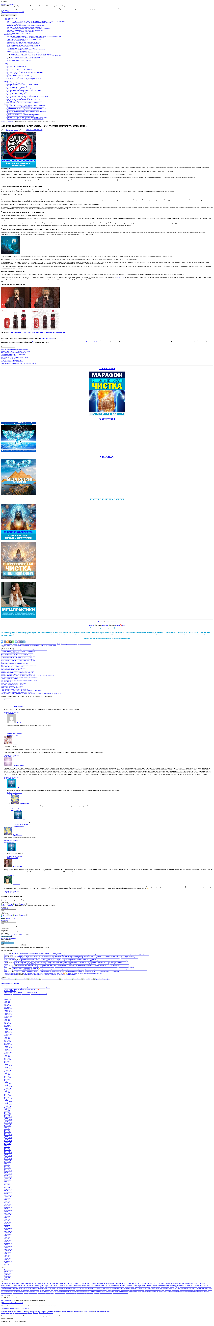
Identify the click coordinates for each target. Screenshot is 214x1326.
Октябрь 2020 (8, 1105)
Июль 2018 (7, 1145)
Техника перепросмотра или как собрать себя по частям (23, 80)
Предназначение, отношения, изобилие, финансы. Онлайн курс (25, 27)
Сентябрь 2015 (8, 1196)
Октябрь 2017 (8, 1159)
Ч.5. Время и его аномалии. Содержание (18, 92)
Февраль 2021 (8, 1099)
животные (56, 1290)
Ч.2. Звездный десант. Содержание (17, 87)
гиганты (25, 1293)
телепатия (56, 1293)
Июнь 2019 (7, 1129)
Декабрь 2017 (8, 1156)
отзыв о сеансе (122, 1283)
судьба (165, 1291)
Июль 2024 (7, 1037)
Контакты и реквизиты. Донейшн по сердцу (20, 33)
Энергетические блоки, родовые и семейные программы (23, 114)
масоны (91, 1291)
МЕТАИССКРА (181, 1285)
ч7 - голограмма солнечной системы (163, 1288)
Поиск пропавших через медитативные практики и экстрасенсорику (27, 117)
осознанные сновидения (126, 1290)
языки (198, 1288)
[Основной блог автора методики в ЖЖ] (12, 12)
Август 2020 (7, 1108)
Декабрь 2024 (8, 1029)
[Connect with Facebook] (4, 904)
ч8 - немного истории (161, 1285)
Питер (89, 1290)
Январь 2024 (7, 1046)
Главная (3, 1313)
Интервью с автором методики (16, 113)
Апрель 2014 (7, 1222)
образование (16, 1291)
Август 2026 (7, 999)
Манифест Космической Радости (16, 66)
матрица (32, 1285)
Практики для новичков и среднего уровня (68, 1293)
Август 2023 (7, 1053)
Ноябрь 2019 (7, 1121)
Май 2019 (7, 1130)
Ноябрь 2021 (7, 1085)
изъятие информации (70, 1291)
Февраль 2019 (8, 1135)
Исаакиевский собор (124, 1293)
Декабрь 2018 (8, 1138)
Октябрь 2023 (8, 1050)
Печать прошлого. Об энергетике (12, 349)
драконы (90, 1288)
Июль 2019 (7, 1127)
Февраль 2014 (8, 1225)
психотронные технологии (32, 644)
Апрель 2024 (7, 1041)
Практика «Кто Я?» (12, 73)
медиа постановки (25, 1290)
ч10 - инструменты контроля (69, 644)
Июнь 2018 (7, 1147)
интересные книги (43, 1288)
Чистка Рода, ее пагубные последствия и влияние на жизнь (24, 78)
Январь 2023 (7, 1064)
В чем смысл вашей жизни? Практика (18, 75)
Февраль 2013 (8, 1243)
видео (142, 1283)
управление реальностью (185, 1290)
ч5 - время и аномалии (150, 1290)
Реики (11, 1293)
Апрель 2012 (7, 1258)
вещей (26, 349)
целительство (155, 1291)
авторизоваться (30, 900)
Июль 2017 (7, 1163)
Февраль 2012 (8, 1261)
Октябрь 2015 (8, 1195)
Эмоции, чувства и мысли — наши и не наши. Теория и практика (37, 953)
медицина (9, 1287)
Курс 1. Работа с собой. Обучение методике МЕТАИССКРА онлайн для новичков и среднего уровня (36, 21)
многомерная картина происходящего (117, 1287)
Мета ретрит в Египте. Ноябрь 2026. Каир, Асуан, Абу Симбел (71, 964)
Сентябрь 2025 (8, 1016)
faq (174, 1287)
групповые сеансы (103, 1293)
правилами (12, 932)
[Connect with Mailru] (28, 904)
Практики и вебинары (10, 18)
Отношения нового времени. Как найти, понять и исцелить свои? (26, 25)
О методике (7, 104)
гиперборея (87, 1293)
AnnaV (15, 744)
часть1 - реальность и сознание (65, 1287)
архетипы (18, 1293)
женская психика (192, 1287)
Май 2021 (7, 1094)
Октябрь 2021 (8, 1087)
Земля (123, 1285)
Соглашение (5, 930)
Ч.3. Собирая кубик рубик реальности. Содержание (22, 89)
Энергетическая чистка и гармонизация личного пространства (19, 363)
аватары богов (172, 1285)
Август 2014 (7, 1216)
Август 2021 (7, 1090)
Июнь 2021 (7, 1093)
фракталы (205, 1290)
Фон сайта (16, 1321)
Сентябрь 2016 (8, 1178)
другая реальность (149, 1291)
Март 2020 (7, 1115)
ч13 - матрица (168, 1290)
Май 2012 (7, 1256)
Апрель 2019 (7, 1132)
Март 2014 (7, 1223)
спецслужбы (26, 1288)
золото (39, 1293)
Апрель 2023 (7, 1059)
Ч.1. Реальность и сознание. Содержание (19, 86)
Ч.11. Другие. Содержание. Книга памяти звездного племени (24, 101)
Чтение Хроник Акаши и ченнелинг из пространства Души (24, 39)
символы (127, 1291)
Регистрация (4, 908)
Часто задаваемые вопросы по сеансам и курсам (21, 48)
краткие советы (39, 1291)
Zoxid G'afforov (8, 965)
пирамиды (104, 1290)
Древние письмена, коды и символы (58, 959)
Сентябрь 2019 (8, 1124)
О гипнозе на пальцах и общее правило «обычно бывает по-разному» (27, 111)
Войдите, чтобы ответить (11, 712)
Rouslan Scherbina (18, 706)
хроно (168, 1291)
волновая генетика (177, 1291)
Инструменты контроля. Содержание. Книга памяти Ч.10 (23, 99)
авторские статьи (116, 1285)
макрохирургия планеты (186, 1288)
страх (71, 1288)
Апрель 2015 (7, 1204)
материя (59, 1293)
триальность (3, 1293)
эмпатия (143, 1291)
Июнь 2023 (7, 1056)
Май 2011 (6, 1264)
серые (33, 1288)
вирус (99, 1293)
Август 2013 (7, 1234)
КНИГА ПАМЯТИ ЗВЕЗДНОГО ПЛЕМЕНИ (80, 1283)
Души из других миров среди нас (63, 973)
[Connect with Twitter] (16, 904)
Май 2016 (7, 1184)
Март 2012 (7, 1259)
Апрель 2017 (7, 1168)
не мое (194, 1288)
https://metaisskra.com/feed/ (11, 983)
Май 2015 (7, 1202)
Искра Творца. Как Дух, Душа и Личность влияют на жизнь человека (27, 83)
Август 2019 (7, 1126)
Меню (2, 15)
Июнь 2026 (7, 1002)
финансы (98, 1288)
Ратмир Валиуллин (9, 958)
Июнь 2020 (7, 1111)
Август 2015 (7, 1198)
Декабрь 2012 (8, 1246)
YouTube (117, 625)
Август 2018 (7, 1144)
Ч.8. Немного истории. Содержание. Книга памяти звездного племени (27, 96)
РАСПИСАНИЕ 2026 (10, 991)
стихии (21, 1293)
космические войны (101, 1287)
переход (20, 1285)
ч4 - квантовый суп (116, 1290)
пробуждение (169, 1287)
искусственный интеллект (32, 1293)
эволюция (26, 1285)
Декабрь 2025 (8, 1011)
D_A (17, 787)
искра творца (52, 1288)
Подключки (13, 644)
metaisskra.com (5, 1295)
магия (203, 1283)
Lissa (5, 962)
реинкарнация (5, 1285)
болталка (73, 1290)
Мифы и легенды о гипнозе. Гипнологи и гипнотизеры (23, 110)
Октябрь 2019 (8, 1123)
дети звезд (100, 1283)
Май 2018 (7, 1148)
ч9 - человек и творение (37, 1283)
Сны (30, 1288)
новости (58, 1288)
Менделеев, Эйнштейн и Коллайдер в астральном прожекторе (69, 965)
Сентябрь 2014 (8, 1214)
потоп (84, 1291)
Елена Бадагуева (8, 955)
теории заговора (207, 1287)
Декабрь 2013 (8, 1228)
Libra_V (18, 722)
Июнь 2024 (7, 1038)
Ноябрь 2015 (7, 1193)
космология (61, 1290)
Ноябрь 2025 (7, 1013)
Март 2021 (7, 1097)
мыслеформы (79, 1290)
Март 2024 (7, 1043)
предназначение (91, 1285)
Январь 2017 (7, 1172)
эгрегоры (3, 1287)
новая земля (122, 1291)
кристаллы (99, 1285)
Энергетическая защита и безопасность (12, 361)
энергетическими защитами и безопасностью (146, 341)
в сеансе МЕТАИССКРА (47, 338)
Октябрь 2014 (8, 1213)
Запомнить (6, 917)
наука (79, 1288)
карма (84, 1285)
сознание (136, 1283)
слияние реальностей (192, 1285)
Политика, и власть (8, 358)
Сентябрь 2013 (8, 1232)
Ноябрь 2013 (7, 1229)
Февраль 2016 (8, 1189)
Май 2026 (7, 1004)
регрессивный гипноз (191, 1291)
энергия (137, 1287)
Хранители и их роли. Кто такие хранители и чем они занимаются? (26, 49)
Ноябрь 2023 (7, 1049)
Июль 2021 (7, 1091)
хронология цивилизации (138, 1290)
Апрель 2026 (7, 1005)
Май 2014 (7, 1220)
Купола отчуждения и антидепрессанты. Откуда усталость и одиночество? (25, 994)
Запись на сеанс (8, 34)
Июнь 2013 (7, 1237)
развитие (47, 1290)
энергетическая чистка (84, 644)
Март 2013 (7, 1241)
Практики (101, 621)
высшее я (54, 1287)
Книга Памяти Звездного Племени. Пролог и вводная (22, 84)
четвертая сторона (79, 1291)
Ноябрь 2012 (7, 1247)
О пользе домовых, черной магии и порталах (13, 352)
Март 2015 (7, 1205)
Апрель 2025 (7, 1023)
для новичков (5, 1283)
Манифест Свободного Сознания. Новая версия (21, 64)
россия (2, 1291)
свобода (103, 1291)
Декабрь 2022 (8, 1065)
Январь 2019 (7, 1136)
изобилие (68, 1290)
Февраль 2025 (8, 1026)
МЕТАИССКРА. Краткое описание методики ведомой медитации (26, 105)
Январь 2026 (7, 1010)
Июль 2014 (7, 1217)
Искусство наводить (8, 355)
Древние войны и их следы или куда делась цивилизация (50, 974)
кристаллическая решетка (124, 1288)
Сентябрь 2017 (8, 1160)
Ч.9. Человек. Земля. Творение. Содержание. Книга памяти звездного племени (29, 98)
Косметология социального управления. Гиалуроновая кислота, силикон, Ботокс (27, 988)
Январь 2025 (7, 1028)
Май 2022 (7, 1076)
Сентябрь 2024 (8, 1034)
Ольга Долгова (17, 866)
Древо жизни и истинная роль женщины (67, 962)
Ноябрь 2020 (7, 1103)
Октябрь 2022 (8, 1068)
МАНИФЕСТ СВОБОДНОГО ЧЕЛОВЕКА (19, 69)
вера (94, 1293)
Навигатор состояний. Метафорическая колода (74, 956)
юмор (195, 1290)
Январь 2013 (7, 1244)
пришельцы (134, 1288)
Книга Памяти (8, 81)
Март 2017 (7, 1169)
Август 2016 (7, 1180)
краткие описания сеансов (32, 1287)
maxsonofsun (16, 884)
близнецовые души (23, 1291)
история (130, 1283)
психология (13, 1285)
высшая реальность (31, 1291)
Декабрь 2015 (8, 1192)
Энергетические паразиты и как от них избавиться (21, 76)
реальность (143, 1288)
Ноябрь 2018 (7, 1139)
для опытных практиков (116, 1293)
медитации (59, 1291)
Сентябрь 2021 (8, 1088)
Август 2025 (7, 1017)
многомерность (182, 1283)
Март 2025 (7, 1025)
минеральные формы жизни (15, 1288)
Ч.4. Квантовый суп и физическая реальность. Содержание (24, 90)
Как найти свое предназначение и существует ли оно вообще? (25, 72)
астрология (161, 1291)
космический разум (106, 1288)
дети (206, 1285)
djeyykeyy (7, 971)
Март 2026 (7, 1007)
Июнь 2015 (7, 1201)
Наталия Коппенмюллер (11, 973)
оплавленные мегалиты (47, 1291)
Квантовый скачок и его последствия (26, 968)
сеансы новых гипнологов (48, 644)
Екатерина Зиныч (18, 765)
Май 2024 (7, 1040)
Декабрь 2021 (8, 1083)
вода (107, 1291)
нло (65, 1290)
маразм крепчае (199, 1290)
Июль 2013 (7, 1235)
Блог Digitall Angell (6, 1300)
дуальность (200, 1287)
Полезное (6, 63)
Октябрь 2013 (8, 1231)
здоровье (79, 1285)
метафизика (201, 1285)
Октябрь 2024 (8, 1032)
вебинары (8, 1293)
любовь (186, 1287)
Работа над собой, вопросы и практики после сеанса (22, 58)
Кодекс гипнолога (16, 24)
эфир (208, 1291)
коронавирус (42, 1293)
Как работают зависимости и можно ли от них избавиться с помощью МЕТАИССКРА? (36, 55)
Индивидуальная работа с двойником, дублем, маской (22, 46)
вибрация (171, 1291)
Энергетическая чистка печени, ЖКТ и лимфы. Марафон (20, 992)
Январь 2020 (7, 1118)
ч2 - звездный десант (45, 1287)
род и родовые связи (149, 1285)
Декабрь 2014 (8, 1210)
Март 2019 (7, 1133)
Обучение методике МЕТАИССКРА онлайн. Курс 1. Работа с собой (79, 970)
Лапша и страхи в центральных (11, 360)
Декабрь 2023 (8, 1047)
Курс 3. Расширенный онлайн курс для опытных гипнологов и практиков (28, 28)
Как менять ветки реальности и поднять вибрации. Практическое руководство (73, 967)
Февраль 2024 (8, 1044)
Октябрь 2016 (8, 1177)
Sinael (5, 967)
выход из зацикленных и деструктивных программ (84, 341)
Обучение (7, 19)
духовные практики (110, 1283)
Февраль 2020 (8, 1117)
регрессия (38, 1285)
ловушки (54, 1291)
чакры (37, 1290)
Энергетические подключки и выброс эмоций (20, 116)
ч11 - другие (107, 1285)
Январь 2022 (7, 1082)
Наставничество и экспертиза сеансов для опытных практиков (25, 30)
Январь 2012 (7, 1262)
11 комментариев (29, 645)
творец (174, 1283)
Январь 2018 (7, 1154)
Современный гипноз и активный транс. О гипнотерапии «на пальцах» (31, 54)
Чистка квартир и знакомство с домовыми (13, 354)
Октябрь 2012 (8, 1249)
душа (127, 1285)
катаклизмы (97, 1291)
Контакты (50, 1313)
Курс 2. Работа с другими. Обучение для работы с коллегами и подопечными (29, 22)
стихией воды (120, 277)
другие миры (84, 1288)
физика (37, 1288)
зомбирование (150, 1288)
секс (109, 1291)
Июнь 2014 (7, 1219)
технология (85, 1290)
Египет (94, 1288)
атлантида (7, 1290)
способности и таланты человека (154, 1283)
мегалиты (14, 1287)
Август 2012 (7, 1252)
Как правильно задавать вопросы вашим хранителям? (26, 52)
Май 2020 (7, 1112)
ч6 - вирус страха (155, 1287)
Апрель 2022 (7, 1077)
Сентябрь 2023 (8, 1052)
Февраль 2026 (8, 1008)
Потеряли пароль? (10, 918)
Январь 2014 (7, 1226)
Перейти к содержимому (8, 4)
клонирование (184, 1291)
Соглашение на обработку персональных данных (15, 1308)
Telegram (91, 625)
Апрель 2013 (7, 1240)
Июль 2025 (7, 1019)
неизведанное (33, 1290)
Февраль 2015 (8, 1207)
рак (94, 1291)
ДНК (176, 1287)
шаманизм (63, 1291)
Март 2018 (7, 1151)
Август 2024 (7, 1035)
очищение (7, 644)
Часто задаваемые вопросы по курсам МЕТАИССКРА (22, 31)
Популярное (9, 130)
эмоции (173, 1290)
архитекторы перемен (15, 1290)
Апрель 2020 (7, 1114)
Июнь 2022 (7, 1074)
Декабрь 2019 (8, 1120)
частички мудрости (159, 1290)
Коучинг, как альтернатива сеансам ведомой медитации (23, 43)
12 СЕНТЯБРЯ (107, 368)
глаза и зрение (109, 1293)
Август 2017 (7, 1162)
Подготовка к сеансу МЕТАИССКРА (18, 51)
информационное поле (81, 1293)
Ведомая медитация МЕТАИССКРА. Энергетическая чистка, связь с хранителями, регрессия (34, 36)
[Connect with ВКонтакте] (22, 904)
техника (51, 1293)
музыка (90, 1293)
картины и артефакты (194, 1283)
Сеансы (107, 621)
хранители (52, 1285)
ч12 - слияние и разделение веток (65, 1285)
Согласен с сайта (11, 932)
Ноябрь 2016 (7, 1175)
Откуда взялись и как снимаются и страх (14, 357)
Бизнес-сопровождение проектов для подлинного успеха (23, 45)
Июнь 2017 (7, 1165)
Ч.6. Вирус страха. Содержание (16, 93)
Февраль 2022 (8, 1080)
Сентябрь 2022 (8, 1070)
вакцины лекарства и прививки (135, 1291)
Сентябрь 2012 (8, 1250)
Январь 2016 (7, 1190)
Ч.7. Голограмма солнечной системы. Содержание (21, 95)
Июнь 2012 (7, 1255)
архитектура (92, 1287)
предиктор (131, 1287)
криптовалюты (47, 1293)
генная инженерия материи (201, 1291)
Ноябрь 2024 (7, 1031)
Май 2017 (7, 1166)
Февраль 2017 (8, 1171)
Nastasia (6, 961)
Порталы (141, 1287)
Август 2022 (7, 1071)
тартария (88, 1291)
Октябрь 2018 (8, 1141)
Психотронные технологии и (15, 351)
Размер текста (5, 1321)
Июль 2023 (7, 1055)
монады (14, 1293)
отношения (210, 1290)
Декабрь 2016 (8, 1174)
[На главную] (5, 10)
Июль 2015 (7, 1199)
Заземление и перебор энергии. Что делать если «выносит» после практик (28, 70)
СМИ (58, 644)
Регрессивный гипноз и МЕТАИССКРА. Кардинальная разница (25, 107)
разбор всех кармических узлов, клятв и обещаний (47, 341)
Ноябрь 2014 (7, 1211)
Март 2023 (7, 1061)
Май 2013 (7, 1238)
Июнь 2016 (7, 1183)
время (139, 1288)
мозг (119, 1291)
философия (147, 1287)
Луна (101, 1291)
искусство (42, 1290)
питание (177, 1290)
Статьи (16, 130)
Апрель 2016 (7, 1186)
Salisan (6, 956)
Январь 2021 (7, 1100)
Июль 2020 (7, 1109)
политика (202, 1288)
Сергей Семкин (24, 803)
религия (163, 1287)
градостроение (4, 1288)
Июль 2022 (7, 1073)
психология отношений (96, 1290)
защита (191, 1290)
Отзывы (6, 61)
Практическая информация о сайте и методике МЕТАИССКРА (25, 119)
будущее (51, 1290)
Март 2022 (7, 1079)
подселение (21, 644)
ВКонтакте (105, 625)
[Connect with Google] (10, 904)
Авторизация (4, 920)
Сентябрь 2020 (8, 1106)
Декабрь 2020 (8, 1102)
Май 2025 (7, 1022)
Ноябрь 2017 (7, 1157)
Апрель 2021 (7, 1096)
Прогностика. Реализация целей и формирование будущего (24, 42)
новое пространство (65, 1288)
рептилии (113, 1288)
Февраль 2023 (8, 1062)
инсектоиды (112, 1291)
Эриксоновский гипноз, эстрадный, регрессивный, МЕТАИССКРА (26, 108)
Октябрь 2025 (8, 1014)
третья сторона (176, 1288)
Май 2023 (7, 1058)
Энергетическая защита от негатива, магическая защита (23, 67)
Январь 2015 (7, 1208)
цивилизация (21, 1287)
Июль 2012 (7, 1253)
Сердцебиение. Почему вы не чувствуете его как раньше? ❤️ (21, 989)
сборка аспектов (138, 1285)
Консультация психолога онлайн (16, 40)
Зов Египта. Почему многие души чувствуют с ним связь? (79, 958)
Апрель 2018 (7, 1150)
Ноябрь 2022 (7, 1067)
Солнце (109, 1290)
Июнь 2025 (7, 1020)
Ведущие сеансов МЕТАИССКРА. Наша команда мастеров (27, 37)
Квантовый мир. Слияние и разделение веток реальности (23, 102)
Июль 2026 (7, 1001)
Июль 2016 (7, 1181)
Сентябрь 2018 (8, 1142)
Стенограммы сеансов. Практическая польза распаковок (27, 57)
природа (75, 1288)
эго (117, 1288)
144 (92, 1293)
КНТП (96, 1293)
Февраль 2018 (8, 1153)
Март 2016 (7, 1187)
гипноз (131, 1285)
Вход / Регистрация (11, 15)
